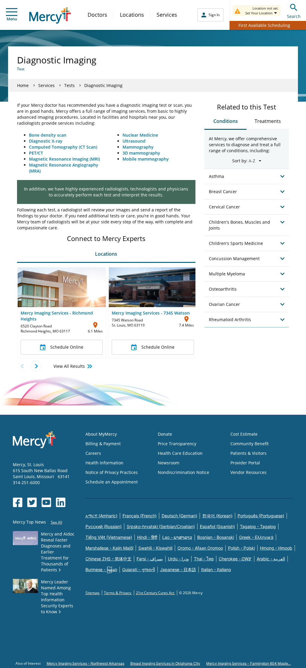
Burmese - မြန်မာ (101, 569)
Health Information (104, 463)
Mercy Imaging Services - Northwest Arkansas (85, 663)
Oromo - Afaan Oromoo (200, 547)
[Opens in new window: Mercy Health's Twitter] (32, 502)
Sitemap (92, 592)
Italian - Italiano (216, 569)
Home (23, 85)
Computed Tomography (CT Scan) (63, 147)
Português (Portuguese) (261, 515)
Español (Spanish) (217, 526)
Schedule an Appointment (111, 482)
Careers (93, 453)
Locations (132, 14)
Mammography (138, 147)
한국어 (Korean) (217, 515)
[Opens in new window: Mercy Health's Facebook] (17, 502)
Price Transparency (177, 443)
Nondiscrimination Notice (183, 472)
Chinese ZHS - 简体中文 (108, 558)
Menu (12, 19)
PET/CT (36, 153)
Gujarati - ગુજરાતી (138, 569)
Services (167, 14)
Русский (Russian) (103, 526)
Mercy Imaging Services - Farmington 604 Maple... (248, 663)
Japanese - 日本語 (178, 569)
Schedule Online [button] (66, 347)
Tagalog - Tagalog (258, 526)
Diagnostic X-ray (45, 141)
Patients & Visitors (248, 453)
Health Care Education (180, 453)
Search (294, 16)
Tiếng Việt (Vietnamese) (108, 537)
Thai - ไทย (204, 558)
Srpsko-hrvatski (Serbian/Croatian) (161, 526)
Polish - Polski (241, 547)
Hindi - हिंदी (147, 537)
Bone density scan (47, 135)
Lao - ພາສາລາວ (177, 537)
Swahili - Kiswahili (155, 547)
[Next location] (36, 366)
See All (56, 522)
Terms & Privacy (118, 592)
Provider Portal (245, 463)
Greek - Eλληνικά (256, 537)
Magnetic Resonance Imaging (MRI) (64, 159)
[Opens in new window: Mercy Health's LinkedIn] (60, 502)
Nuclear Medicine (140, 135)
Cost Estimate (244, 434)
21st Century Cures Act (155, 592)
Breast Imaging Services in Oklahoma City (165, 663)
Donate (165, 434)
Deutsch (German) (179, 515)
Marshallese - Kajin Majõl (109, 547)
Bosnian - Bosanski (215, 537)
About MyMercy (101, 434)
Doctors (97, 14)
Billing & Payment (103, 443)
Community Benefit (249, 443)
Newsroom (168, 463)
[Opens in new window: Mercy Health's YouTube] (46, 502)
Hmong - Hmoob (276, 547)
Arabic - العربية (271, 558)
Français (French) (140, 515)
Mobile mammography (146, 159)
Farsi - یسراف (150, 558)
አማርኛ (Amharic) (101, 515)
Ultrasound (134, 141)
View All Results (69, 366)
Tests (69, 85)
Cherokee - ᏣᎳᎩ (235, 558)
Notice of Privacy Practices (111, 472)
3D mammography (141, 153)
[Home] (50, 15)
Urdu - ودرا (178, 558)
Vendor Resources (248, 472)
